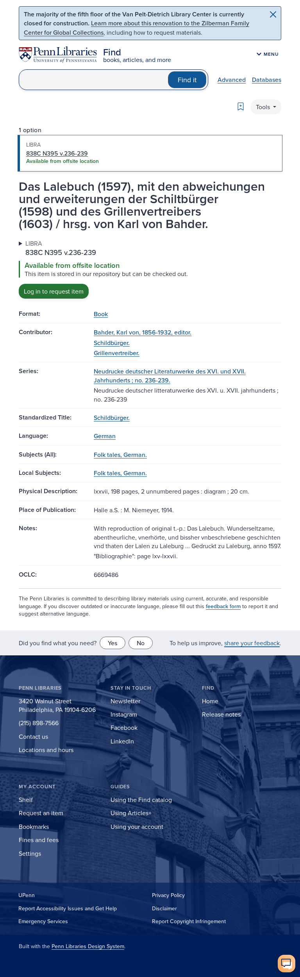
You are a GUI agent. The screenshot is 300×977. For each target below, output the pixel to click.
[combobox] (93, 79)
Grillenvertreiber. (116, 353)
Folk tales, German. (120, 454)
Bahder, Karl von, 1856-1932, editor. (142, 332)
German (105, 436)
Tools (263, 107)
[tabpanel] (150, 269)
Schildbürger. (112, 342)
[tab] (150, 153)
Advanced (232, 79)
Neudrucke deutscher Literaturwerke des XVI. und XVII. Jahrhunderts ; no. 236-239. (170, 375)
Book (101, 314)
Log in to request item (54, 291)
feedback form (223, 606)
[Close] (273, 14)
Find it (187, 80)
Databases (266, 79)
